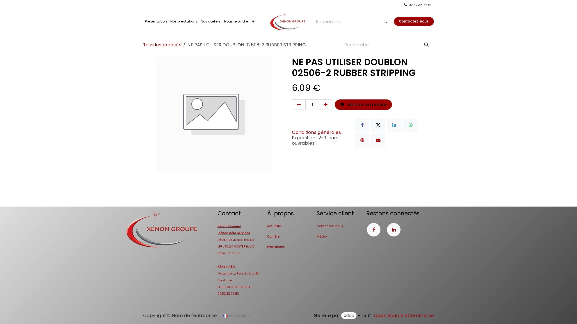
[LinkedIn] (394, 125)
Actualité (274, 226)
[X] (378, 125)
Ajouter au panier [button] (366, 104)
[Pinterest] (362, 140)
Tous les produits (162, 45)
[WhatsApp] (410, 125)
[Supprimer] (299, 104)
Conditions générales (316, 132)
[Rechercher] (385, 21)
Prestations (276, 247)
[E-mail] (378, 140)
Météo (322, 236)
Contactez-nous (330, 226)
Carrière (273, 236)
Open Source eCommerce (404, 315)
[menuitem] (156, 21)
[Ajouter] (325, 104)
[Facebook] (362, 125)
